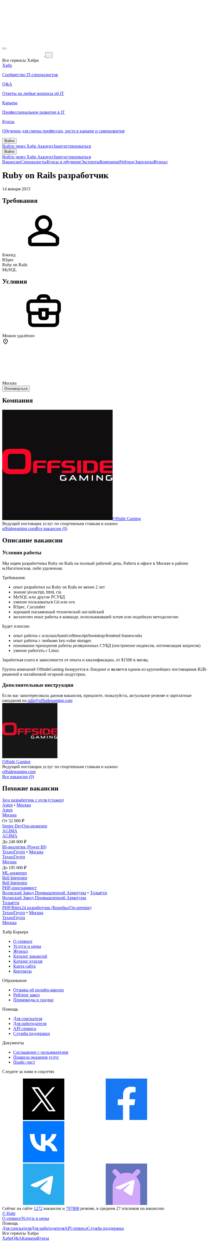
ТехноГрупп (13, 852)
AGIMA (9, 831)
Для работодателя (29, 1023)
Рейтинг (127, 161)
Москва (24, 805)
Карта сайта (24, 966)
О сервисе (22, 941)
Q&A (17, 1238)
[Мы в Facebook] (126, 1118)
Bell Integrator (14, 877)
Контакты (22, 971)
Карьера (29, 1238)
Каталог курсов (28, 961)
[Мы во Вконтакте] (43, 1161)
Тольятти (98, 892)
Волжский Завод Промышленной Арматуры (44, 892)
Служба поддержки (31, 1033)
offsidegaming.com (19, 528)
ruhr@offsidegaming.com (50, 700)
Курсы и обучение (64, 161)
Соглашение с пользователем (40, 1052)
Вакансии (11, 161)
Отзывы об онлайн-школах (38, 990)
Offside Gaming (127, 518)
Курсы (43, 1238)
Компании (109, 161)
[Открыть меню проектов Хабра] (4, 48)
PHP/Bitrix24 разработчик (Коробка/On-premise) (46, 907)
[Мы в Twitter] (43, 1118)
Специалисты (34, 161)
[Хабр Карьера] (23, 54)
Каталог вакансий (30, 956)
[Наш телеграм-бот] (126, 1203)
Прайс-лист (24, 1062)
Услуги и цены (27, 946)
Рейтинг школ (26, 994)
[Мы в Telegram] (43, 1203)
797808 (72, 1208)
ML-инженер (14, 873)
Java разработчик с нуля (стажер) (33, 800)
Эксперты (90, 161)
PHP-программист (19, 887)
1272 (38, 1208)
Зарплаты (144, 161)
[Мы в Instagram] (126, 1161)
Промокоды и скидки (33, 999)
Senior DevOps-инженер (24, 826)
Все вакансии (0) (51, 528)
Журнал (160, 161)
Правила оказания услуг (36, 1057)
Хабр (7, 1238)
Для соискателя (27, 1018)
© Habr (8, 1213)
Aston (7, 805)
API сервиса (24, 1028)
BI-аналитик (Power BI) (24, 847)
